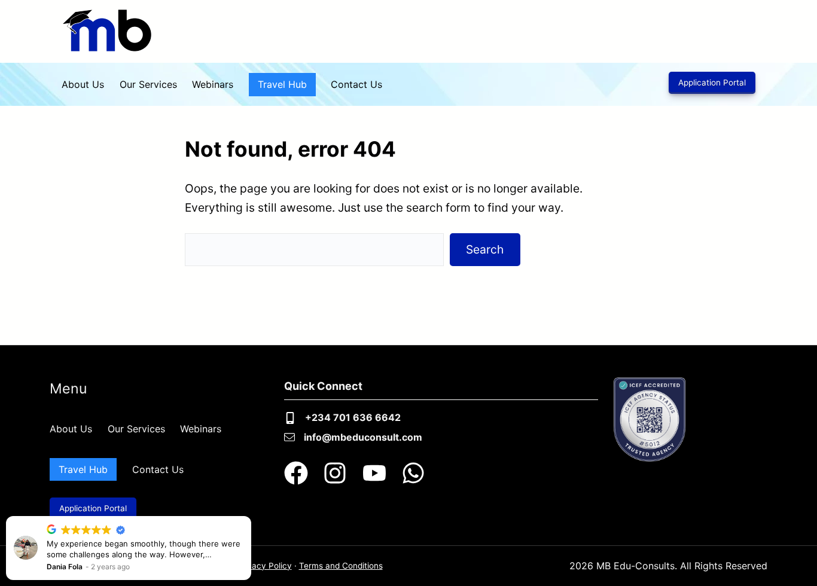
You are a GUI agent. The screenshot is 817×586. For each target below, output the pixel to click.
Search (485, 249)
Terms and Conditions (341, 565)
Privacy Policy (264, 565)
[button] (250, 516)
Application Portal (712, 82)
